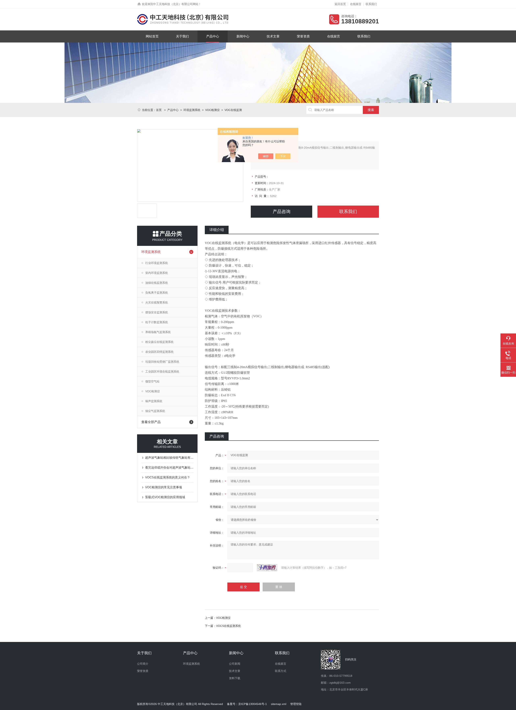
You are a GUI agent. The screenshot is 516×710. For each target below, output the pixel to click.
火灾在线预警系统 (156, 302)
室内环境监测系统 (156, 272)
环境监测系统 (191, 110)
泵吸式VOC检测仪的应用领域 (165, 497)
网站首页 (152, 36)
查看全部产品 (151, 422)
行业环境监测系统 (156, 263)
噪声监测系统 (153, 401)
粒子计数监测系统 (156, 322)
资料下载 (234, 678)
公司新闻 (234, 663)
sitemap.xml (278, 704)
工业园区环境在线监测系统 (162, 371)
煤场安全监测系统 (156, 312)
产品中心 (212, 36)
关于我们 (182, 36)
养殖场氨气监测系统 (158, 332)
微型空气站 (152, 381)
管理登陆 (296, 704)
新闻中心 (242, 36)
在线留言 (355, 4)
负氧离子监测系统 (156, 292)
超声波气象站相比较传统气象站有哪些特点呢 (169, 457)
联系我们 (371, 4)
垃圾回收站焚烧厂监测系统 (162, 361)
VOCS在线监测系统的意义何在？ (167, 477)
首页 (159, 110)
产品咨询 (281, 211)
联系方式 (280, 671)
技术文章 (273, 36)
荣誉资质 (303, 36)
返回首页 (340, 4)
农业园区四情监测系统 (159, 351)
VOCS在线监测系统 (228, 625)
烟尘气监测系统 (155, 411)
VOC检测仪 (212, 110)
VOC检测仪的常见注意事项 (163, 487)
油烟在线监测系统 (156, 282)
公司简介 (142, 663)
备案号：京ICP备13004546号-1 (247, 704)
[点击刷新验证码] (267, 567)
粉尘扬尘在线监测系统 (159, 342)
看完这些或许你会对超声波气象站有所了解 (169, 467)
